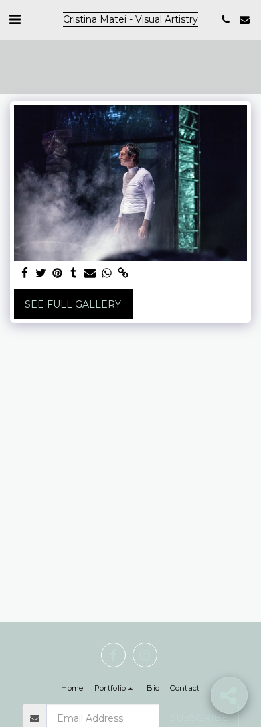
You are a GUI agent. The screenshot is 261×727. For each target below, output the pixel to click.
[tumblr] (74, 273)
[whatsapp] (107, 273)
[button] (14, 19)
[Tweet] (41, 273)
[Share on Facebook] (25, 273)
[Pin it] (58, 273)
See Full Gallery (73, 304)
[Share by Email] (90, 273)
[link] (123, 273)
